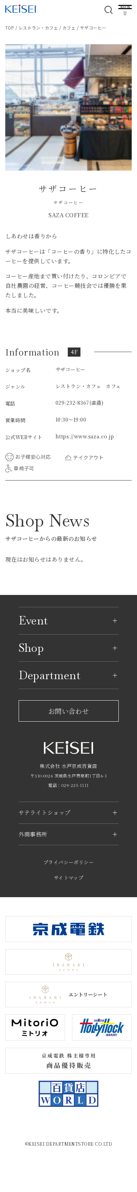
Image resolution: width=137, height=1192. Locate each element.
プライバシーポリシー (68, 862)
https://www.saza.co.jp (85, 436)
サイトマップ (69, 877)
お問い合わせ (68, 711)
